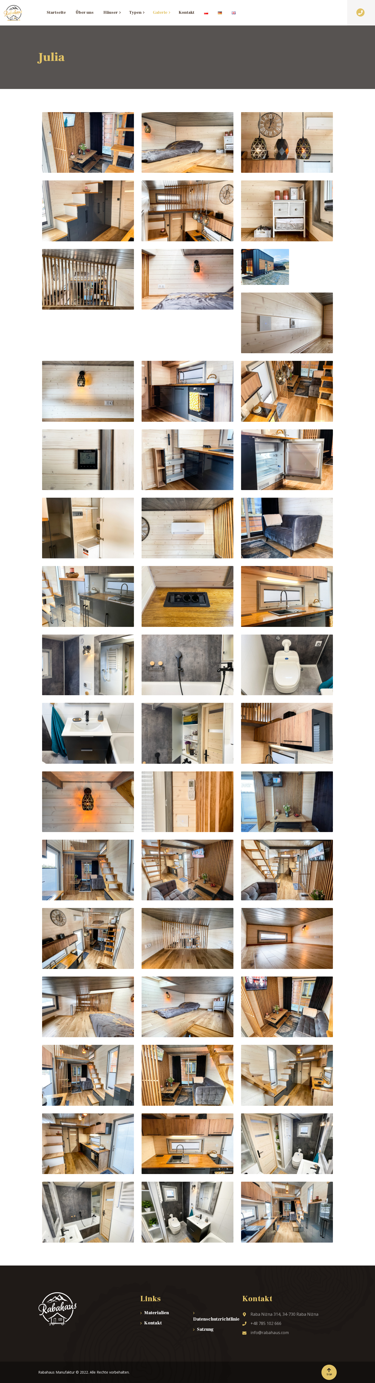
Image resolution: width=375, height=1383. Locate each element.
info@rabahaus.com (270, 1332)
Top (329, 1374)
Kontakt (153, 1323)
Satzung (205, 1329)
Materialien (156, 1313)
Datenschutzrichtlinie (214, 1319)
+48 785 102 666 (266, 1323)
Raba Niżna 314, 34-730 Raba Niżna (284, 1314)
